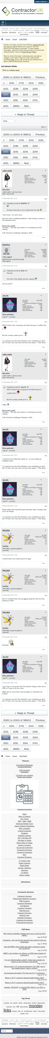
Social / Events (24, 34)
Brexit (17, 28)
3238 (15, 88)
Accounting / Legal (6, 30)
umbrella (22, 1013)
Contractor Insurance (24, 896)
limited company (24, 1006)
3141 (31, 83)
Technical (20, 32)
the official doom (28, 1011)
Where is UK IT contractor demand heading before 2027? (24, 978)
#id (46, 199)
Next (26, 106)
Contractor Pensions (24, 913)
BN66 (29, 821)
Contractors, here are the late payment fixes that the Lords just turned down (24, 941)
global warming (41, 1002)
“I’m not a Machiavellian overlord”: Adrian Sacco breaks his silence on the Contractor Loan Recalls (24, 961)
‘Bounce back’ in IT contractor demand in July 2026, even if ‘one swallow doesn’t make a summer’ (24, 967)
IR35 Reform (12, 32)
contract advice (27, 1002)
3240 (35, 88)
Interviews (24, 870)
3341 (25, 100)
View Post (28, 203)
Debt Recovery (24, 911)
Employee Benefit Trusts (24, 824)
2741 (21, 83)
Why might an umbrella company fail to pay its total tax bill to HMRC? (24, 934)
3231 (5, 88)
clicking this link (38, 45)
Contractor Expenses (24, 857)
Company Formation (25, 908)
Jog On (5, 296)
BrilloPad (6, 245)
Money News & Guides (24, 843)
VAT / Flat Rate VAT (25, 838)
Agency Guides (24, 875)
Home (24, 814)
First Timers (24, 819)
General (12, 28)
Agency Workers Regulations (24, 826)
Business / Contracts (26, 28)
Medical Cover (24, 915)
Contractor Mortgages (24, 903)
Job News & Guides (24, 840)
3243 (25, 94)
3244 (35, 94)
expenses (34, 1002)
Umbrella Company (24, 836)
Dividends (24, 833)
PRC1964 (6, 530)
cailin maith (7, 171)
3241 (5, 94)
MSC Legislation (24, 828)
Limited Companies (24, 831)
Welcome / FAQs (29, 32)
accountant (6, 1002)
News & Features (24, 816)
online (19, 1011)
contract (20, 1002)
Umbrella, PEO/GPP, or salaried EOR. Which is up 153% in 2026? (24, 988)
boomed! (15, 1002)
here (12, 60)
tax (22, 1011)
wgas (27, 1013)
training (35, 1011)
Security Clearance (24, 868)
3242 (15, 94)
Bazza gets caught (8, 226)
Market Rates (24, 865)
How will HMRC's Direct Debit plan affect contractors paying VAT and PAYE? (24, 947)
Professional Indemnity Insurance (24, 899)
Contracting (5, 28)
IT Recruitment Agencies (24, 923)
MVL (24, 855)
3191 (41, 83)
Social (37, 32)
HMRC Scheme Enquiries (32, 30)
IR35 (19, 821)
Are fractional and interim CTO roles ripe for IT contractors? (24, 973)
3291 (15, 100)
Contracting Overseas (24, 850)
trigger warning (41, 1011)
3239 (25, 88)
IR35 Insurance (24, 901)
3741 (35, 100)
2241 (11, 83)
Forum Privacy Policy (29, 52)
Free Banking (24, 906)
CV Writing (24, 873)
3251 (5, 100)
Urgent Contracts (24, 863)
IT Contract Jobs (24, 861)
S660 (24, 821)
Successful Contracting (25, 848)
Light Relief (44, 32)
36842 (16, 106)
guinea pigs (9, 1006)
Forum (8, 39)
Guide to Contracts (24, 845)
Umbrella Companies (18, 30)
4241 (5, 106)
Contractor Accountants (24, 920)
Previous (40, 77)
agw (11, 1002)
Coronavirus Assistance (40, 28)
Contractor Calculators (24, 852)
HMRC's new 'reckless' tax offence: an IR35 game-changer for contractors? (24, 954)
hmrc (14, 1006)
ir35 (17, 1006)
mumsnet (14, 1011)
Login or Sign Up (40, 1)
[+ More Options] (43, 237)
